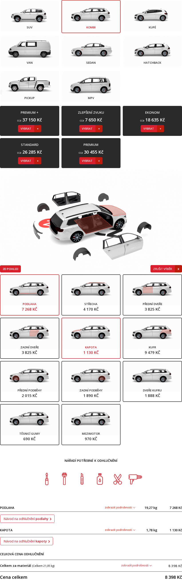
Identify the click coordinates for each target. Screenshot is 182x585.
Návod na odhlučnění (26, 518)
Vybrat (26, 129)
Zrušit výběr (163, 269)
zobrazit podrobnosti (119, 507)
